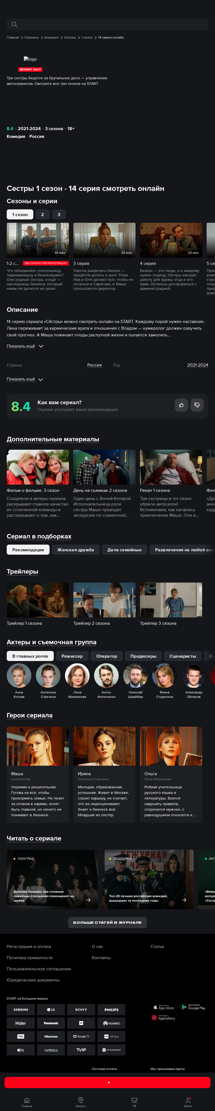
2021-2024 (29, 128)
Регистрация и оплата (29, 946)
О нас (97, 946)
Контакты (101, 957)
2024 (203, 364)
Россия (36, 136)
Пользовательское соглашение (39, 968)
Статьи (157, 946)
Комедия (16, 136)
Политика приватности (30, 957)
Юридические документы (33, 979)
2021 (192, 364)
